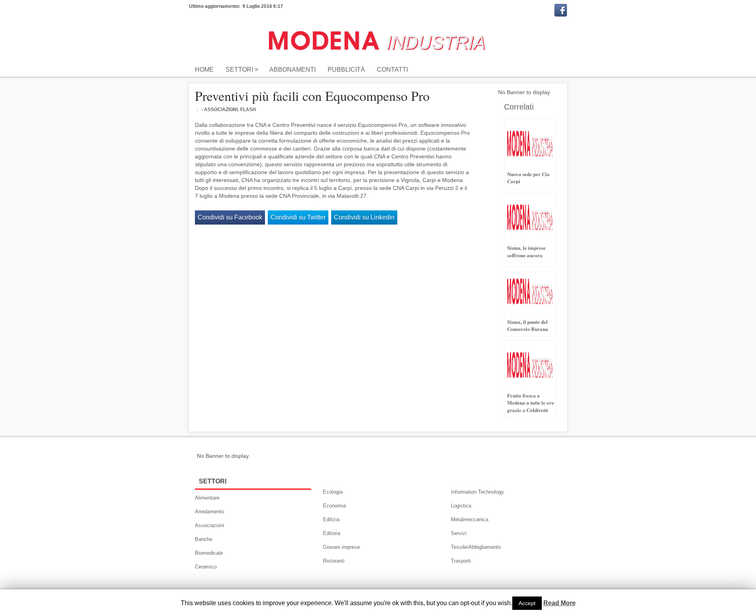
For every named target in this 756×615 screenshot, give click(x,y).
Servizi (459, 533)
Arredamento (209, 512)
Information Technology (477, 492)
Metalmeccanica (469, 519)
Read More (559, 603)
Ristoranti (334, 561)
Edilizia (331, 519)
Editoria (331, 533)
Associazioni (209, 525)
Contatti (392, 69)
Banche (203, 539)
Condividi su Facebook (230, 217)
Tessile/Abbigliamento (476, 547)
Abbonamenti (292, 69)
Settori (242, 69)
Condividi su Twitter (298, 217)
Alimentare (207, 498)
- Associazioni (219, 109)
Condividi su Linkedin (364, 217)
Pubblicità (346, 69)
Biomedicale (209, 553)
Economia (334, 506)
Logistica (461, 506)
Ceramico (206, 567)
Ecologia (333, 492)
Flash (248, 109)
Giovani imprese (341, 547)
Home (204, 69)
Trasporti (461, 561)
